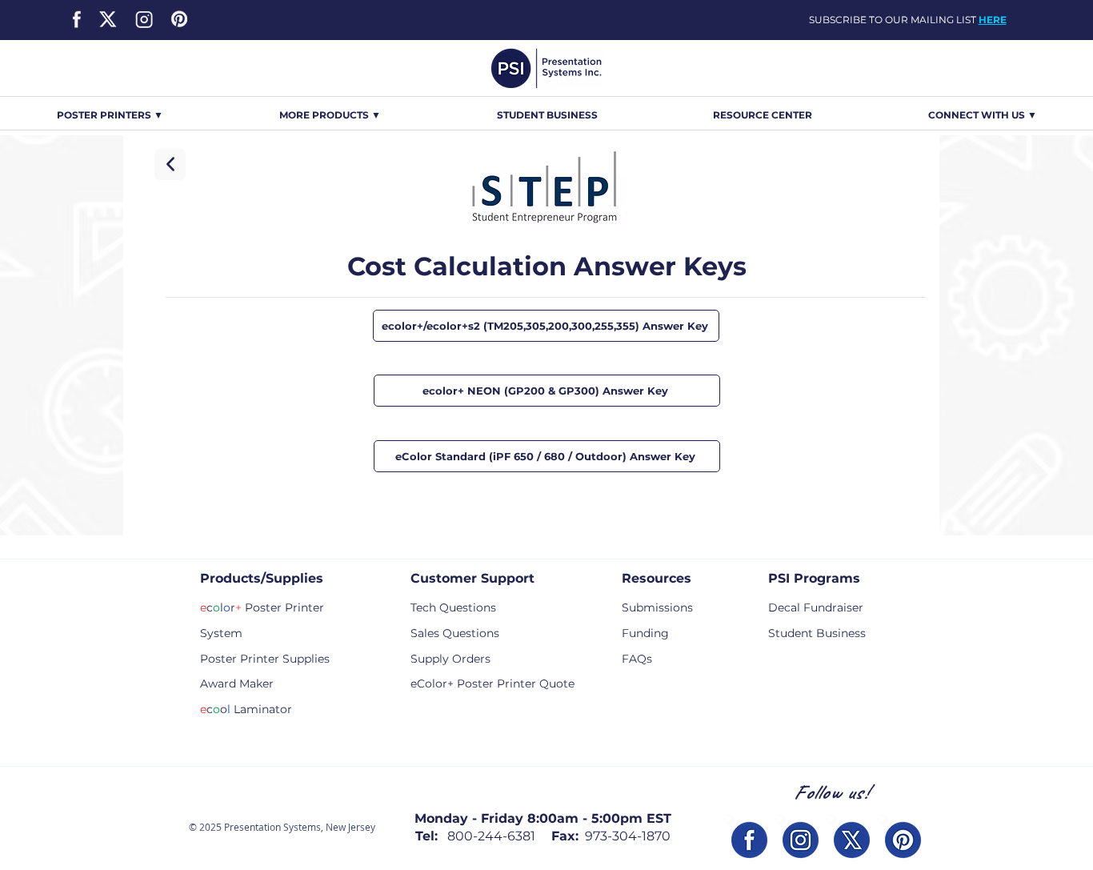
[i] (800, 840)
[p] (903, 840)
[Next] (170, 164)
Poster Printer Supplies (265, 658)
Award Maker (237, 683)
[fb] (749, 840)
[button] (330, 115)
